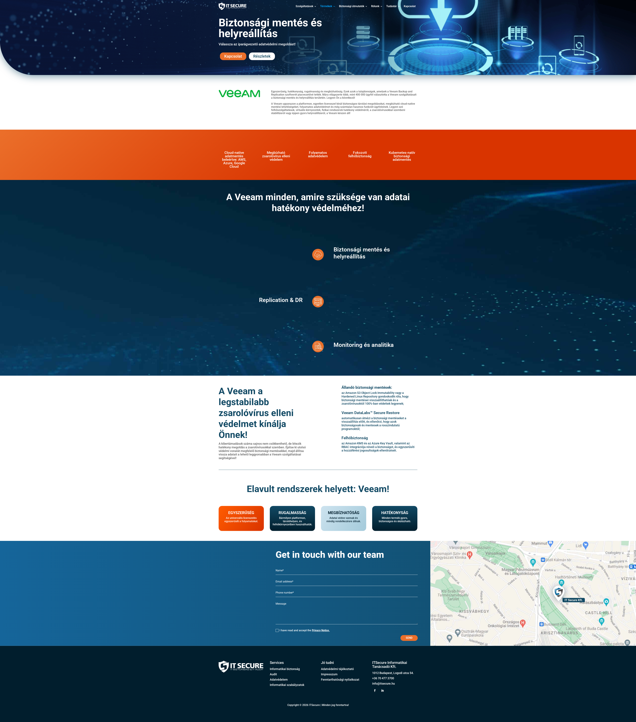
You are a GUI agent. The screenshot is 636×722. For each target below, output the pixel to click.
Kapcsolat (410, 6)
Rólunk (375, 6)
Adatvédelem (279, 679)
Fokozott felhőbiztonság (359, 154)
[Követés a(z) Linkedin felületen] (382, 690)
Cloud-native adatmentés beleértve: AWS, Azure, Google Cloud (234, 160)
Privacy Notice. (321, 630)
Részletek (262, 56)
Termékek (326, 6)
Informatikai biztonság (285, 669)
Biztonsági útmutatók (351, 6)
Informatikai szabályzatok (287, 685)
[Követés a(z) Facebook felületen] (374, 690)
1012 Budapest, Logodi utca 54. (393, 673)
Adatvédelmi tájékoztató (337, 669)
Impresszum (329, 674)
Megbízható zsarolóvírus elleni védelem (276, 156)
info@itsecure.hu (383, 683)
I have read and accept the (305, 630)
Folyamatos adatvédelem (318, 154)
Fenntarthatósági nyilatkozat (340, 679)
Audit (273, 674)
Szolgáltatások (304, 6)
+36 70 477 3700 (383, 678)
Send (409, 637)
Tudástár (391, 6)
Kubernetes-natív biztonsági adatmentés (402, 156)
